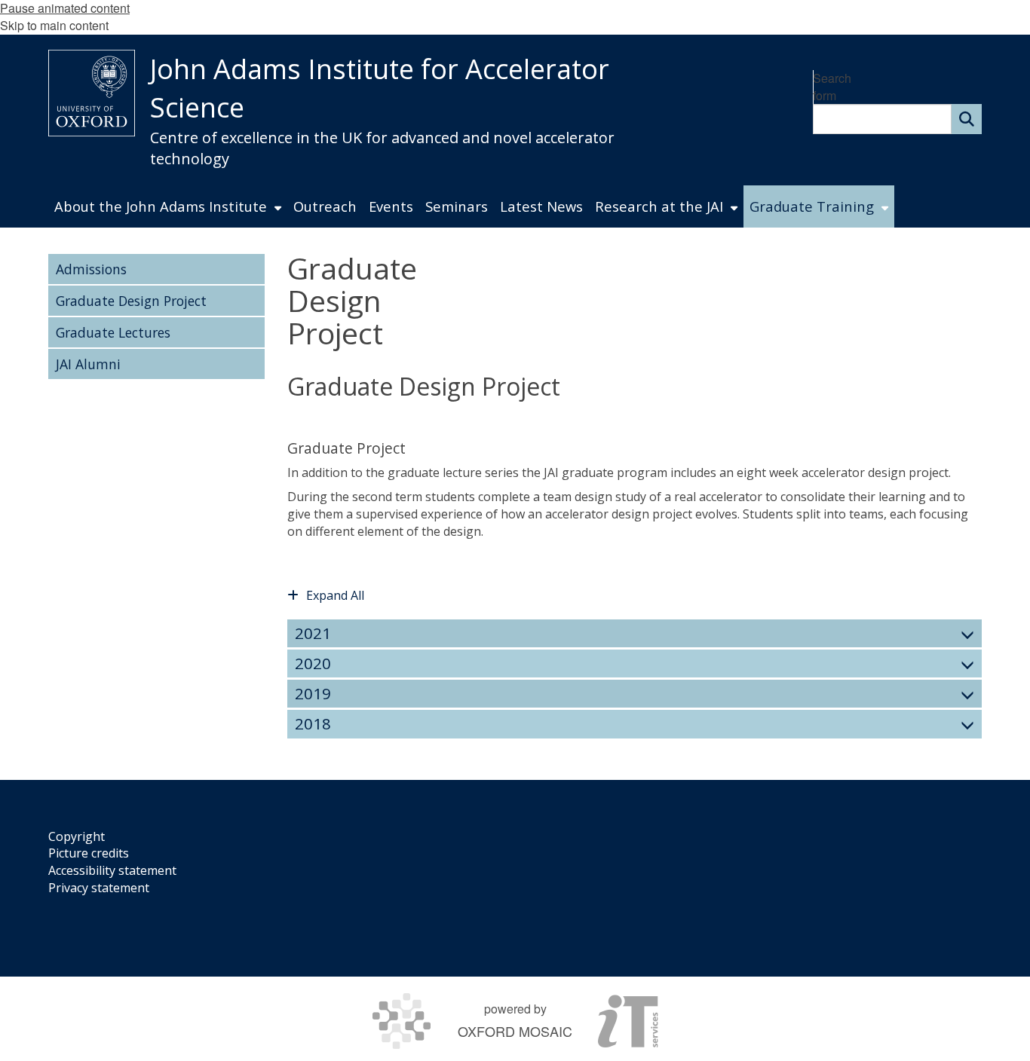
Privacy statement (98, 887)
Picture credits (88, 853)
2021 (313, 633)
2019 (313, 693)
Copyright (76, 836)
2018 (313, 723)
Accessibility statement (112, 870)
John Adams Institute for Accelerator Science (379, 88)
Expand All (335, 595)
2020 (313, 663)
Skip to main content (54, 25)
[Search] (967, 119)
